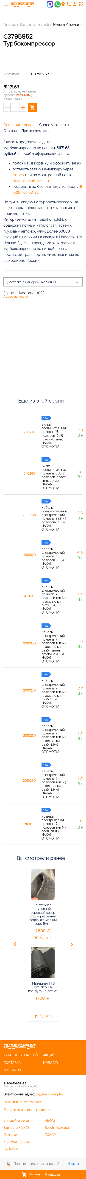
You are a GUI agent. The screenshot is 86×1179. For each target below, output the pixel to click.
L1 (46, 1142)
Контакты (12, 1070)
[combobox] (43, 281)
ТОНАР (50, 1135)
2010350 (29, 643)
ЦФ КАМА (10, 1149)
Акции (49, 1055)
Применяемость (35, 131)
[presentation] (15, 944)
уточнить (23, 95)
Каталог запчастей (34, 24)
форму (18, 175)
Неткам (73, 1164)
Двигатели (11, 1135)
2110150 (29, 824)
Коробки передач (17, 1142)
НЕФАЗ (50, 1120)
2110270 (29, 432)
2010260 (29, 780)
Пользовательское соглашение (27, 1110)
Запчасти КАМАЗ (16, 1127)
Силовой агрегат (16, 1120)
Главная (9, 24)
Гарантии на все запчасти (23, 1102)
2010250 (29, 690)
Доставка (12, 1063)
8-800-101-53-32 (14, 1083)
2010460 (29, 515)
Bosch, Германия (57, 1127)
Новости (51, 1063)
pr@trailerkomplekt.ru (31, 181)
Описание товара (19, 125)
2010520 (29, 555)
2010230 (29, 735)
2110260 (29, 473)
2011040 (29, 596)
